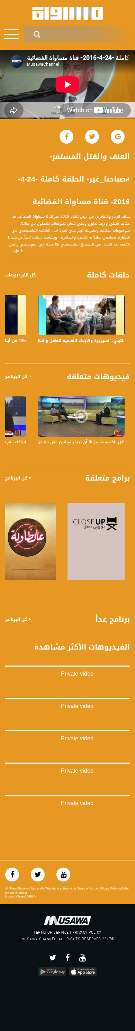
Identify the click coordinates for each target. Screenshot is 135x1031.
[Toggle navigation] (11, 34)
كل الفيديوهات (20, 275)
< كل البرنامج (18, 376)
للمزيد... (15, 251)
